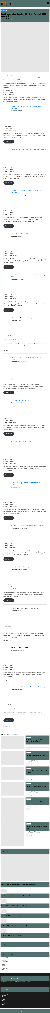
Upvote (27, 749)
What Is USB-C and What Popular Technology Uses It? (14, 905)
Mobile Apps (17, 734)
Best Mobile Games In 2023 (34, 802)
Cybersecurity (5, 961)
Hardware (4, 962)
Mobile (3, 965)
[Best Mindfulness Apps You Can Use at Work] (12, 773)
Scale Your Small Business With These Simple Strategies (15, 915)
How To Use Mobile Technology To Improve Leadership (14, 925)
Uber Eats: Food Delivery (20, 567)
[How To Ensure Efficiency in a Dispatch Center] (4, 931)
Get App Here (8, 141)
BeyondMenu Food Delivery (20, 400)
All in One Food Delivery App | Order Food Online (28, 526)
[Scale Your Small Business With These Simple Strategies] (4, 911)
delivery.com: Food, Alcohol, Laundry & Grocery (28, 687)
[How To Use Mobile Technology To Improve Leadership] (4, 921)
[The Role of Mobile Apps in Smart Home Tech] (12, 789)
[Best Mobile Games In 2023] (12, 810)
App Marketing (5, 958)
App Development (5, 957)
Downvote (29, 749)
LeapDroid (29, 1011)
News (3, 969)
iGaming (3, 964)
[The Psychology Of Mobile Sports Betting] (12, 834)
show (10, 74)
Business (4, 960)
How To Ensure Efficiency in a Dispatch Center (12, 935)
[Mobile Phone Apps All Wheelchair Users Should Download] (12, 742)
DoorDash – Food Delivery (20, 234)
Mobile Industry (5, 968)
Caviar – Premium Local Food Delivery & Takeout (28, 149)
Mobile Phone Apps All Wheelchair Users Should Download (37, 740)
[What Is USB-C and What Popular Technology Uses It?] (4, 901)
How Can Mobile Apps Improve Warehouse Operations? (18, 884)
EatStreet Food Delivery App (21, 441)
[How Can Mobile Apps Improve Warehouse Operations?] (25, 867)
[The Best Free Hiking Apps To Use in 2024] (12, 758)
